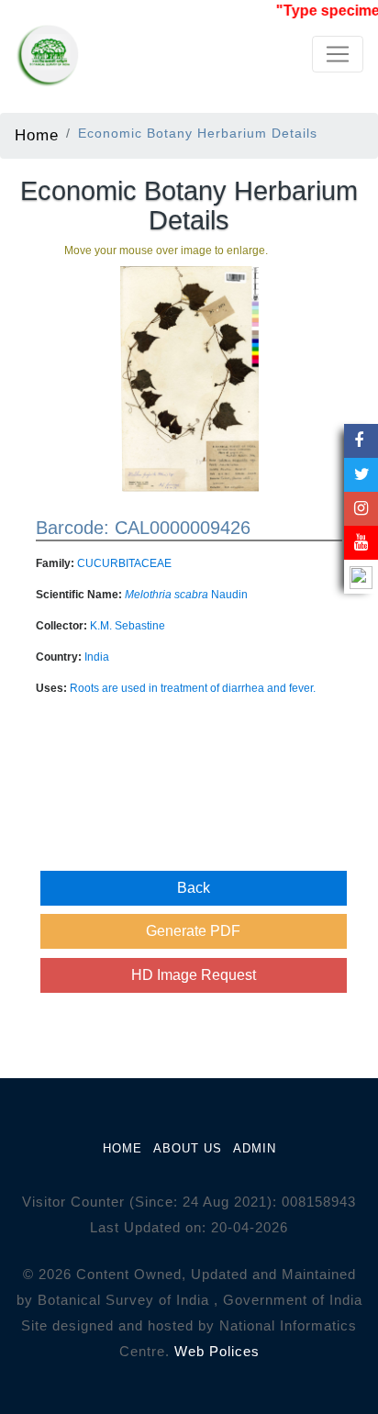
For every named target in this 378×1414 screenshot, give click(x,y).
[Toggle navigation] (337, 54)
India (96, 657)
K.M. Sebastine (127, 625)
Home (37, 135)
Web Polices (217, 1351)
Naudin (186, 594)
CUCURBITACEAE (124, 563)
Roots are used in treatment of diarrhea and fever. (193, 688)
